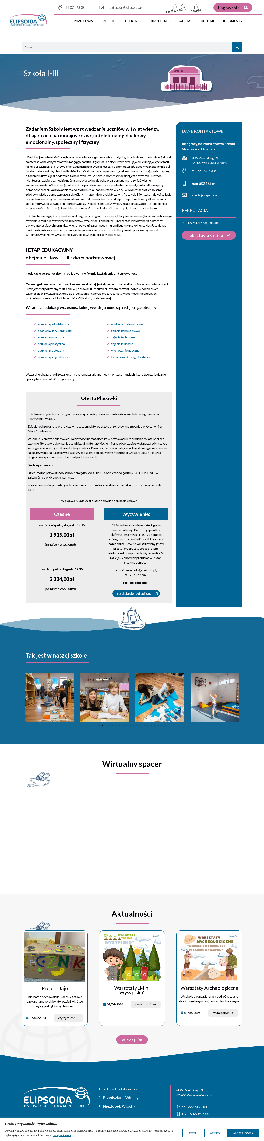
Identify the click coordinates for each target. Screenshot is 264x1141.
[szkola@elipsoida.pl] (184, 194)
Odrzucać (215, 1133)
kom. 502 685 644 (205, 183)
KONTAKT (208, 21)
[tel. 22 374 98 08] (184, 170)
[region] (132, 1129)
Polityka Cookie (62, 1135)
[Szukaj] (237, 47)
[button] (26, 697)
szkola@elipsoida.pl (206, 195)
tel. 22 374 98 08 (204, 171)
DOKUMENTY (232, 21)
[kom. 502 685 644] (184, 183)
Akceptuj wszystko (243, 1133)
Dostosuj (192, 1133)
